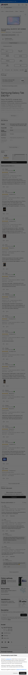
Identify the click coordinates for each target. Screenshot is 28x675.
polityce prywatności (21, 669)
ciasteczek (8, 659)
